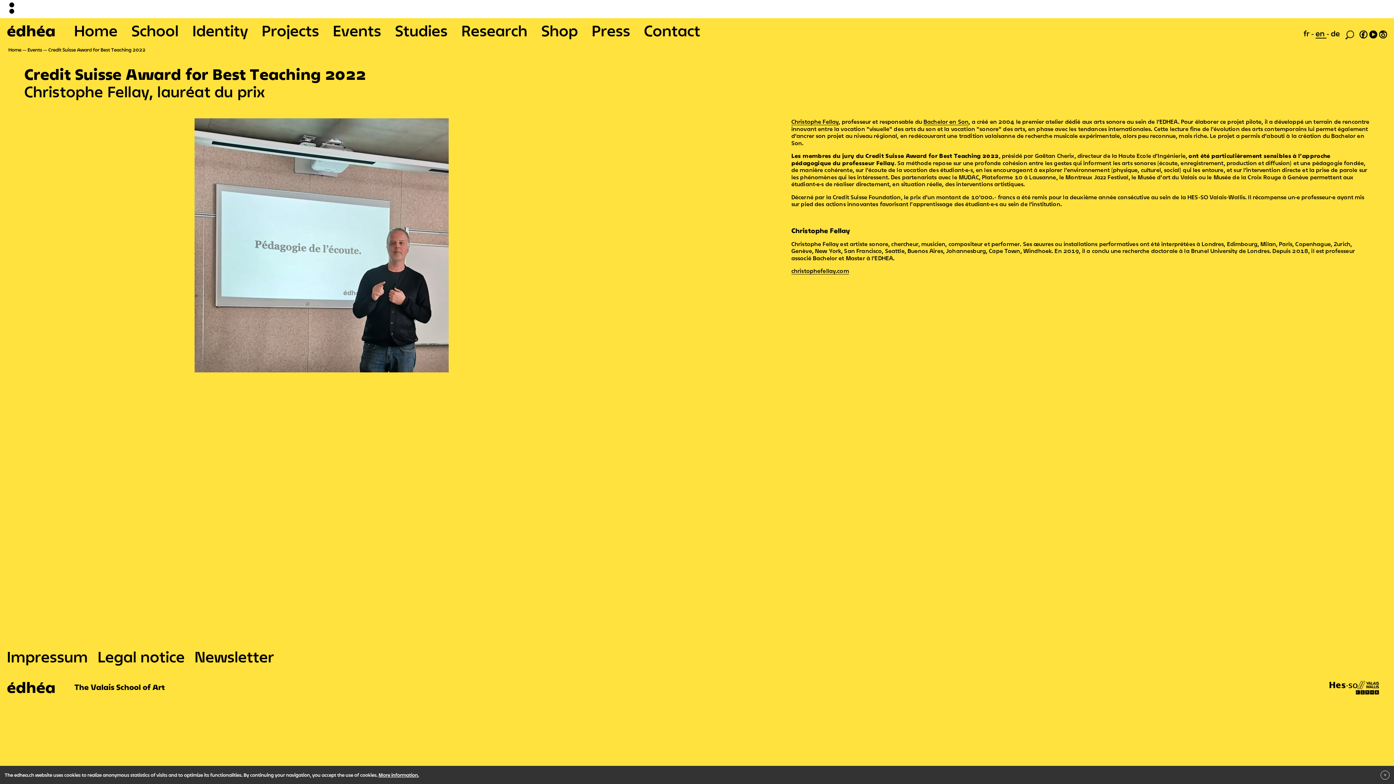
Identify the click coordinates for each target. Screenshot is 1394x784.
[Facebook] (1363, 33)
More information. (399, 775)
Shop (559, 30)
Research (494, 30)
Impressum (47, 656)
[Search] (1349, 34)
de (1335, 33)
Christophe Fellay (815, 121)
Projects (290, 30)
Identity (220, 30)
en (1321, 33)
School (155, 30)
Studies (421, 30)
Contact (672, 30)
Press (611, 30)
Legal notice (141, 656)
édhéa (31, 30)
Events (357, 30)
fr (1307, 33)
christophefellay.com (820, 271)
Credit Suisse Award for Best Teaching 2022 (97, 50)
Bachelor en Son (946, 121)
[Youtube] (1373, 33)
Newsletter (234, 656)
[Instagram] (1383, 33)
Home (96, 30)
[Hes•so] (1354, 680)
